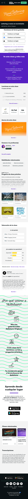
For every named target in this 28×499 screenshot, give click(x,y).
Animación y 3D (6, 165)
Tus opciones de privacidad (13, 492)
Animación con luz (7, 439)
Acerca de (6, 486)
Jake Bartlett (10, 145)
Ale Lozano (17, 215)
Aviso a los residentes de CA (14, 493)
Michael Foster (5, 215)
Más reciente (22, 266)
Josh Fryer (9, 272)
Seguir (13, 145)
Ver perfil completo (6, 154)
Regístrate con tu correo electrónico (14, 46)
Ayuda (15, 486)
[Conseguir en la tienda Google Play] (14, 413)
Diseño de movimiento (18, 163)
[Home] (11, 2)
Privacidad (20, 486)
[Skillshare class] (9, 432)
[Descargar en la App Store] (14, 408)
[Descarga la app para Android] (19, 478)
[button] (2, 3)
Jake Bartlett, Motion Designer (8, 26)
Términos (14, 488)
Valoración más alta (6, 266)
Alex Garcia (17, 201)
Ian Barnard (4, 201)
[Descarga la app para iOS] (8, 478)
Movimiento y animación (18, 165)
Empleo (11, 486)
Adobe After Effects (7, 163)
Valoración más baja (14, 266)
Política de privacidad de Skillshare (11, 50)
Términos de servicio (19, 49)
